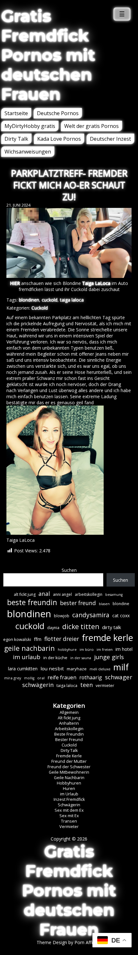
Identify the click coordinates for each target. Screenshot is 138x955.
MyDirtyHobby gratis (29, 126)
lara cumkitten (23, 669)
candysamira (90, 615)
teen (86, 685)
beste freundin (32, 602)
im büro (87, 649)
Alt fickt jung (69, 718)
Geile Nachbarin (69, 777)
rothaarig (90, 677)
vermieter (105, 685)
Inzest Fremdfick (69, 799)
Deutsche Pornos (58, 113)
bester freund (78, 603)
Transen (69, 821)
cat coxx (121, 615)
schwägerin (38, 685)
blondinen (29, 300)
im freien (105, 649)
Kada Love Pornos (59, 138)
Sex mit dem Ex (69, 810)
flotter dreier (61, 639)
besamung (114, 594)
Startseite (16, 113)
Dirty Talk (16, 138)
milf (121, 667)
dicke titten (80, 626)
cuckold (49, 300)
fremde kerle (107, 637)
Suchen (69, 570)
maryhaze (77, 669)
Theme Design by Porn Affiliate (69, 942)
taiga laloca (72, 300)
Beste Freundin (69, 734)
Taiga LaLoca (96, 283)
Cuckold (39, 308)
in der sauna (80, 658)
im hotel (124, 649)
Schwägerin (69, 805)
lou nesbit (52, 668)
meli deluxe (100, 669)
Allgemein (69, 712)
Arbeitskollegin (69, 728)
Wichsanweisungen (27, 151)
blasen (104, 604)
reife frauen (61, 677)
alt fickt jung (25, 594)
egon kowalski (17, 639)
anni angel (62, 594)
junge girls (109, 657)
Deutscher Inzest (110, 138)
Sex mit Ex (69, 815)
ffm (37, 639)
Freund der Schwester (69, 767)
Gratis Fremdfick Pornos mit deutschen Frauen (48, 55)
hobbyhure (67, 649)
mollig (29, 678)
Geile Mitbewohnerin (69, 772)
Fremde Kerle (69, 756)
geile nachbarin (29, 648)
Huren (69, 788)
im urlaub (26, 657)
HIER (15, 283)
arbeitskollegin (88, 594)
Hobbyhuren (69, 783)
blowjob (61, 616)
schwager (118, 677)
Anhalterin (69, 723)
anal (44, 593)
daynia (53, 627)
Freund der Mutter (69, 761)
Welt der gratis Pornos (91, 126)
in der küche (55, 657)
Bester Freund (69, 739)
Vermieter (69, 826)
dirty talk (111, 627)
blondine (121, 603)
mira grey (12, 677)
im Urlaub (69, 794)
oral (41, 677)
